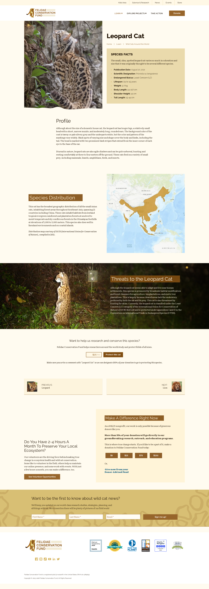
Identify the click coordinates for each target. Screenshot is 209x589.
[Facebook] (36, 559)
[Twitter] (58, 559)
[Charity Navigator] (160, 546)
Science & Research (140, 3)
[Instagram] (41, 559)
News (157, 3)
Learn (118, 13)
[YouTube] (49, 559)
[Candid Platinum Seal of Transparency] (96, 546)
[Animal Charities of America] (145, 546)
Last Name (75, 516)
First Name (38, 516)
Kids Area (122, 3)
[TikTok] (45, 559)
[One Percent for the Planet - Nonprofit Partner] (132, 546)
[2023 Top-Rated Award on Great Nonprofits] (114, 546)
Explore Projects (136, 13)
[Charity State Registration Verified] (177, 546)
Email (110, 516)
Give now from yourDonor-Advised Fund (117, 470)
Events (168, 3)
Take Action (157, 13)
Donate (176, 13)
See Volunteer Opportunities (42, 476)
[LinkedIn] (54, 559)
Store (179, 3)
